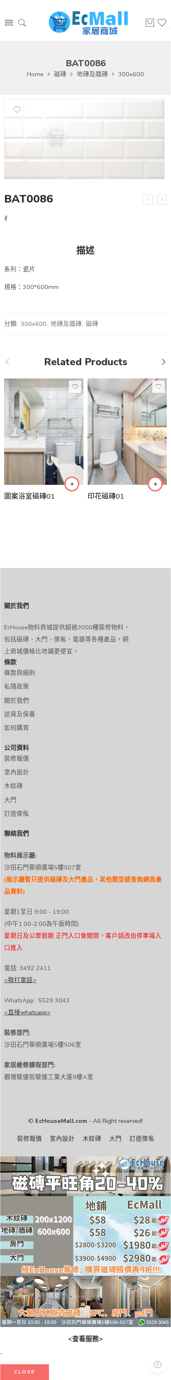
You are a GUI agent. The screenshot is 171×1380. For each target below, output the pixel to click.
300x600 (131, 74)
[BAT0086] (84, 139)
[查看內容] (71, 484)
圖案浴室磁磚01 (29, 496)
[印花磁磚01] (127, 431)
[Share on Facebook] (5, 218)
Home (35, 74)
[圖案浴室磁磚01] (43, 431)
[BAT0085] (148, 200)
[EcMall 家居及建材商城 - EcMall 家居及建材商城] (88, 23)
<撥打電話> (20, 980)
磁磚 (60, 74)
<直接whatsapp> (27, 1012)
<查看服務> (85, 1339)
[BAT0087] (162, 200)
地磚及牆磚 (92, 74)
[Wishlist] (17, 109)
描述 (85, 250)
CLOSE (24, 1371)
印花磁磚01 (106, 496)
